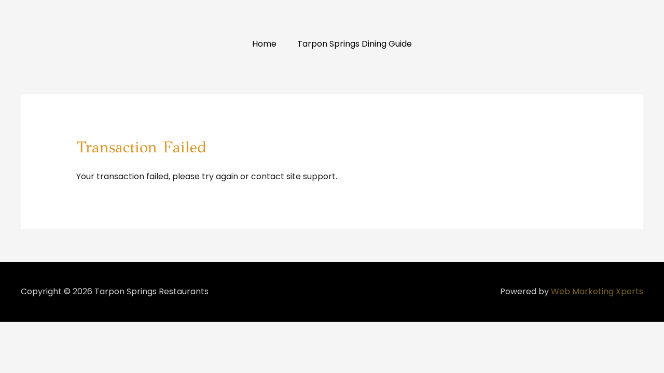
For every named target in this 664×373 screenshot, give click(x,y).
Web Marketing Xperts (597, 291)
